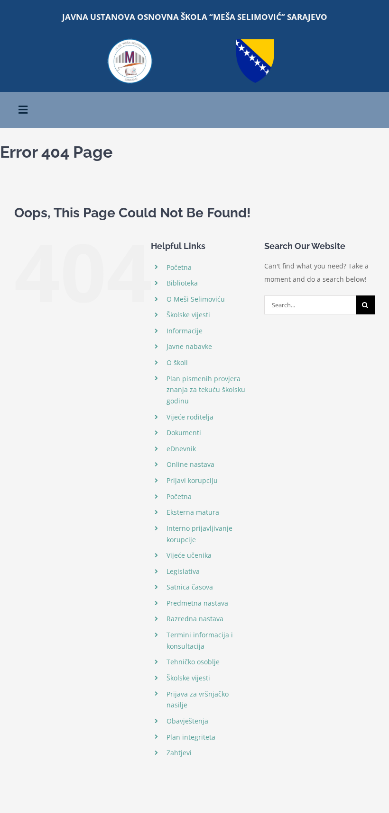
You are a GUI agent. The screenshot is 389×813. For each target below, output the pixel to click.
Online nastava (190, 464)
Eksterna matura (193, 512)
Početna (179, 267)
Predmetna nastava (197, 603)
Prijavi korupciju (192, 480)
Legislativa (183, 571)
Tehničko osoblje (193, 661)
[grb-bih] (255, 42)
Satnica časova (190, 586)
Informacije (185, 330)
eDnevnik (181, 448)
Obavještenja (187, 720)
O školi (177, 362)
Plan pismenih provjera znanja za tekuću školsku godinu (206, 390)
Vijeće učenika (189, 555)
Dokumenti (184, 432)
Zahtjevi (179, 752)
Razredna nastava (195, 618)
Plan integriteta (191, 737)
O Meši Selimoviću (196, 299)
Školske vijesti (188, 314)
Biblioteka (182, 282)
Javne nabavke (189, 346)
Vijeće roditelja (190, 416)
